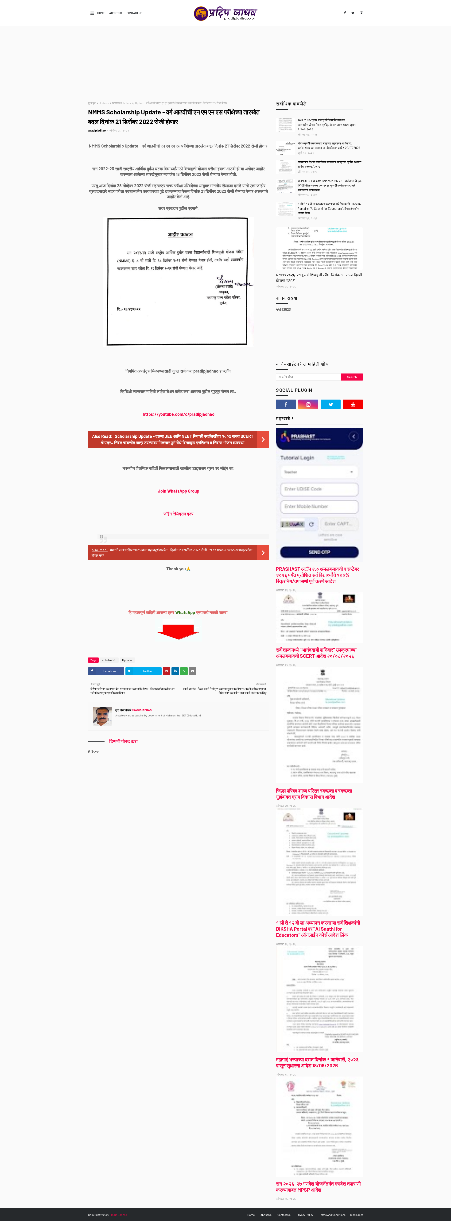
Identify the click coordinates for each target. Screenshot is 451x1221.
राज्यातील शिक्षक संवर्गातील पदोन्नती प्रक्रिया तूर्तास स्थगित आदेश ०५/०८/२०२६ (329, 164)
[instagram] (360, 13)
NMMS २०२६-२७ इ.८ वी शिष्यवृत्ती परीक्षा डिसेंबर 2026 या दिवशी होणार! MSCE (319, 277)
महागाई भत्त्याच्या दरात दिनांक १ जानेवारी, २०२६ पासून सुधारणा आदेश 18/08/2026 (317, 1062)
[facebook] (344, 13)
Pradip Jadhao (118, 1214)
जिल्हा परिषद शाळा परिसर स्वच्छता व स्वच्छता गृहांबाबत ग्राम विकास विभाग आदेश (314, 794)
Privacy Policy (304, 1214)
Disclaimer (356, 1214)
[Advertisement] (225, 61)
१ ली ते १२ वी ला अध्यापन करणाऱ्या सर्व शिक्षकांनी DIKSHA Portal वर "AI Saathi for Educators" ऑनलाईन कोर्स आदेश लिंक (329, 208)
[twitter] (353, 13)
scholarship (109, 660)
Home (101, 13)
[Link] (319, 248)
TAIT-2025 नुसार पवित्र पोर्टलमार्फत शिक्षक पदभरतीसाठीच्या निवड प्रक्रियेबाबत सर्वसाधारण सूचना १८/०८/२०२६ (327, 124)
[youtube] (353, 404)
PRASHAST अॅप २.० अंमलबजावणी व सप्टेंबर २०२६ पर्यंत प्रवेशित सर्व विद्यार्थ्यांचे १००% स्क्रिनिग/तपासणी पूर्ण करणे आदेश (317, 575)
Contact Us (134, 13)
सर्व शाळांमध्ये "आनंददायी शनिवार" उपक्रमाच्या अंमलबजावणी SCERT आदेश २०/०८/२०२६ (316, 653)
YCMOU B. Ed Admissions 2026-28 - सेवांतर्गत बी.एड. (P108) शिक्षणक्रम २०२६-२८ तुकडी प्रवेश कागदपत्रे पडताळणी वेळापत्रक (330, 185)
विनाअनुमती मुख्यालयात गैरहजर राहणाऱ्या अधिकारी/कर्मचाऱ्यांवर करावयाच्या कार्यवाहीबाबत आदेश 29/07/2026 (329, 145)
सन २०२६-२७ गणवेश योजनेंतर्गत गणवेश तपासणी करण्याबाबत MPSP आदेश (318, 1187)
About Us (115, 13)
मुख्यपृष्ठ (92, 103)
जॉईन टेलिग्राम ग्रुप (178, 513)
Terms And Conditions (332, 1214)
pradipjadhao (97, 130)
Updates (104, 103)
